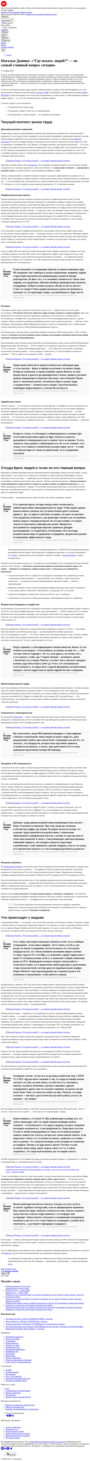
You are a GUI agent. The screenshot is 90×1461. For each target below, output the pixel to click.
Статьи (8, 55)
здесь (10, 1264)
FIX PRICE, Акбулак (44, 1319)
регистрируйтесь (69, 555)
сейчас (14, 555)
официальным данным (13, 867)
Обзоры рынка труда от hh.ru (17, 1288)
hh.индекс (33, 165)
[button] (3, 43)
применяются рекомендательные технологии (47, 1442)
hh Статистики (17, 717)
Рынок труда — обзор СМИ (17, 1293)
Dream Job (7, 1253)
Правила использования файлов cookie (41, 14)
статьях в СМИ (42, 92)
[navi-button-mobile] (3, 50)
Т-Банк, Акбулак (40, 1321)
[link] (5, 37)
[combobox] (11, 1454)
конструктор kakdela (18, 1172)
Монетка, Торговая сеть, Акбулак (51, 1324)
